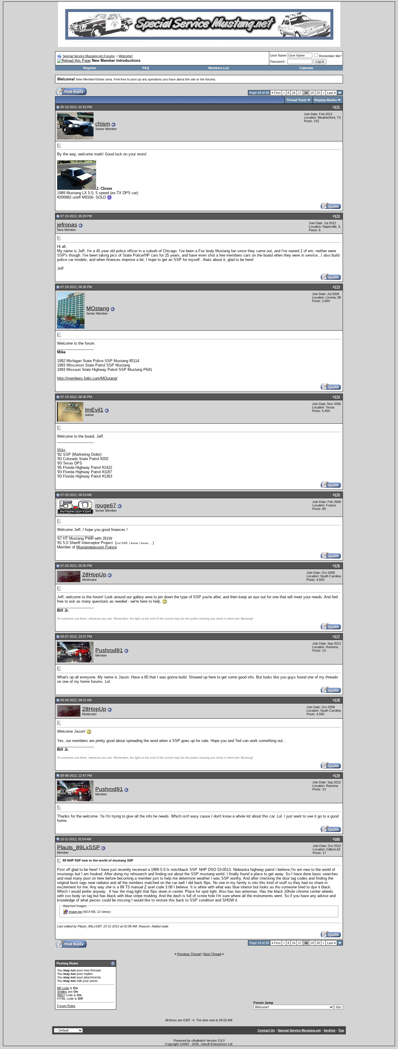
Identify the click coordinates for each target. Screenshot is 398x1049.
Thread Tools (296, 100)
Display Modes (325, 100)
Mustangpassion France (96, 547)
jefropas (67, 225)
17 (300, 92)
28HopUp (94, 574)
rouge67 (105, 505)
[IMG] (61, 995)
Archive (329, 1030)
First (276, 92)
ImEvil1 (94, 410)
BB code (63, 988)
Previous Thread (189, 954)
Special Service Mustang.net (299, 1030)
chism (102, 124)
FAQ (145, 68)
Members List (218, 68)
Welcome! (126, 56)
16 (293, 92)
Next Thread (212, 954)
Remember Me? (330, 56)
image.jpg (75, 911)
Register (89, 68)
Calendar (306, 68)
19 (312, 92)
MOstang (97, 308)
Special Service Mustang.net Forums (89, 56)
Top (341, 1030)
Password (277, 61)
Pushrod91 (109, 650)
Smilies (62, 991)
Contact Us (266, 1030)
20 (318, 92)
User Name (278, 55)
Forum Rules (66, 1006)
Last (331, 92)
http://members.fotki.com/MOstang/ (87, 378)
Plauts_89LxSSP (78, 847)
